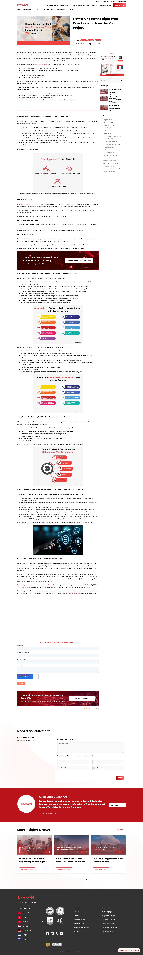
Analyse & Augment (92, 5)
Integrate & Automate (78, 5)
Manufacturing (108, 147)
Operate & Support (105, 5)
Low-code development (111, 169)
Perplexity (98, 40)
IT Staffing (36, 9)
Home (18, 9)
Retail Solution (107, 166)
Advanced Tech (108, 125)
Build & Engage (64, 5)
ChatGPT (83, 40)
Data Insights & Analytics (111, 136)
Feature (105, 158)
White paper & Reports (81, 928)
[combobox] (112, 80)
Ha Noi (25, 917)
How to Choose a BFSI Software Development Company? (116, 91)
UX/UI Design (107, 122)
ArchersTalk (107, 139)
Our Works (97, 1)
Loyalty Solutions (108, 172)
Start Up (105, 131)
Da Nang (25, 922)
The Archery (106, 1)
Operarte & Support (108, 924)
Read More (24, 869)
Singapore (106, 120)
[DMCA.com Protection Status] (57, 946)
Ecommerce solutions (110, 155)
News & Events (108, 152)
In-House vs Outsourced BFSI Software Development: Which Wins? (116, 99)
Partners (106, 150)
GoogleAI (90, 40)
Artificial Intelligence (110, 161)
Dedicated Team (26, 204)
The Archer (77, 908)
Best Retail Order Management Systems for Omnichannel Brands (116, 107)
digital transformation (42, 65)
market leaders (51, 585)
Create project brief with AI (130, 950)
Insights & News (122, 1)
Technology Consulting (110, 163)
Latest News (107, 133)
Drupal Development (110, 142)
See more (120, 830)
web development (75, 593)
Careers (113, 1)
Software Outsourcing (110, 144)
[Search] (121, 80)
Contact (95, 591)
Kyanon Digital (22, 585)
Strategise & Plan (51, 5)
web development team (33, 55)
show (33, 108)
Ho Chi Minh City (28, 913)
